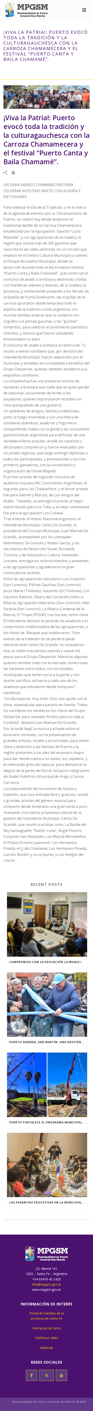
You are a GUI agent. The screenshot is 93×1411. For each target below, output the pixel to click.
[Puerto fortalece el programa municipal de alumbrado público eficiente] (47, 1085)
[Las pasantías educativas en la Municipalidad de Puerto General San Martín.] (47, 1165)
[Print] (16, 172)
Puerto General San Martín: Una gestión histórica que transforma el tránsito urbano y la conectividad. (48, 1042)
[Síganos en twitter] (46, 1375)
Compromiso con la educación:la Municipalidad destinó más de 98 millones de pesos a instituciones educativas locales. (48, 962)
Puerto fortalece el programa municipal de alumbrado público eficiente (48, 1122)
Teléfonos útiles (46, 1338)
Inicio (14, 68)
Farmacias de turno (46, 1328)
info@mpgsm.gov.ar (46, 1284)
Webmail (46, 1348)
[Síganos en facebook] (31, 1375)
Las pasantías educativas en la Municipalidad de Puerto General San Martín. (48, 1202)
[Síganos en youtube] (61, 1375)
